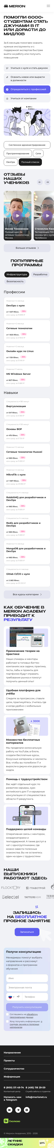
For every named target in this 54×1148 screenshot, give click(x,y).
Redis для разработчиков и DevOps (23, 524)
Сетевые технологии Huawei (24, 452)
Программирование (17, 153)
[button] (40, 182)
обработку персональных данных (24, 1015)
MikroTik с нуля (15, 474)
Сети (38, 153)
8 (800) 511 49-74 (14, 1087)
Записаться (27, 932)
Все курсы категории (26, 594)
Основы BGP (14, 429)
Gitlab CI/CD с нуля (18, 574)
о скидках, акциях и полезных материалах (26, 1024)
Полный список (30, 162)
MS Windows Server (18, 374)
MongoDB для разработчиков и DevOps (26, 550)
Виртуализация (16, 406)
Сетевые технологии (19, 328)
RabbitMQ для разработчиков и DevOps (26, 498)
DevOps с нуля (15, 305)
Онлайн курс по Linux (20, 351)
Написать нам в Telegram (12, 1098)
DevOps (10, 162)
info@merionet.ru (36, 1097)
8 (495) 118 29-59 (35, 1087)
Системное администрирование (27, 145)
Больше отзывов (26, 248)
